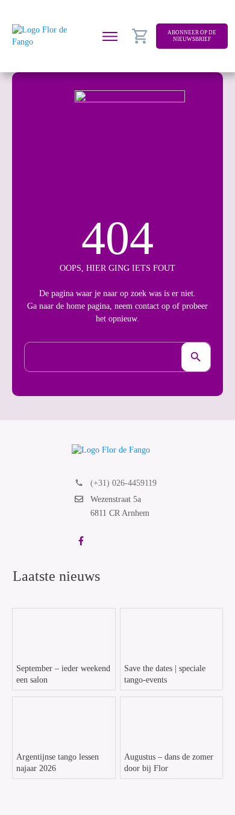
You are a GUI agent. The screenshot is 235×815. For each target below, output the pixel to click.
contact (147, 306)
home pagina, (89, 306)
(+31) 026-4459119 (123, 483)
